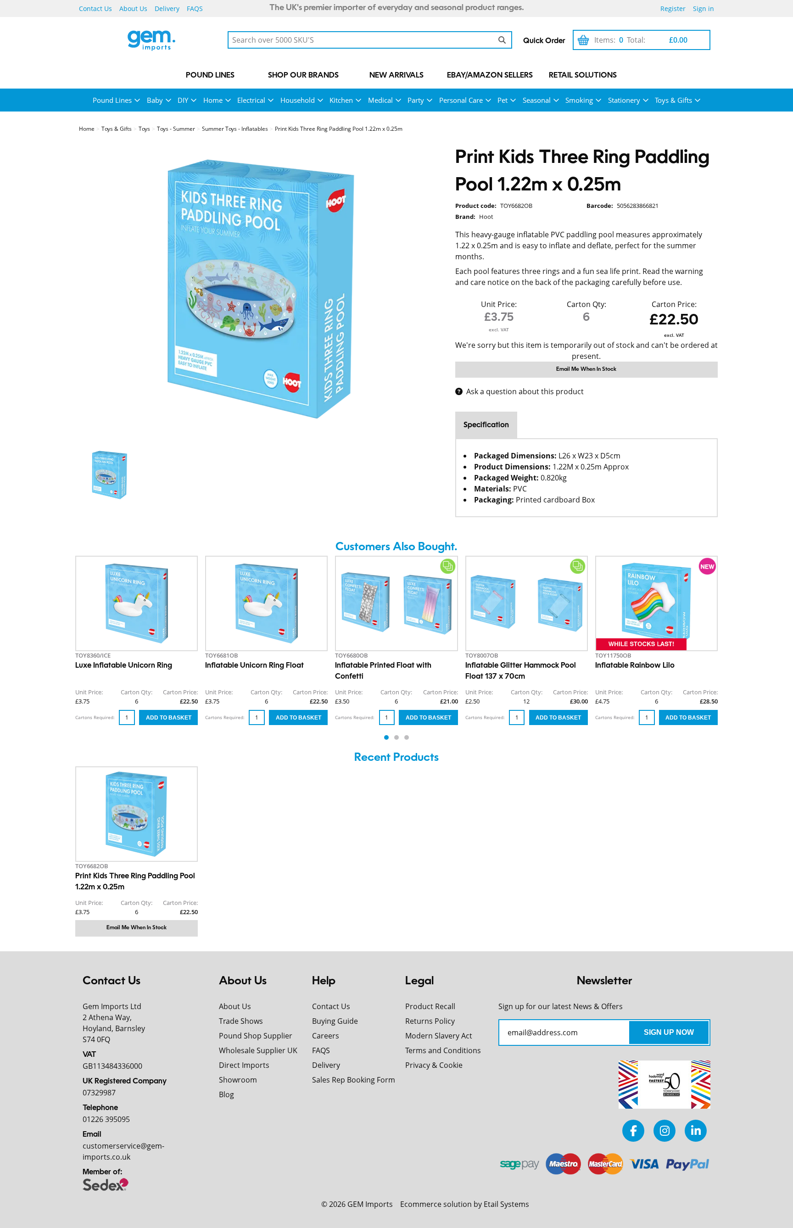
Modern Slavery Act (438, 1036)
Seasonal (537, 100)
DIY (183, 100)
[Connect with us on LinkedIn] (696, 1130)
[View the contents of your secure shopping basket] (583, 40)
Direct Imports (244, 1065)
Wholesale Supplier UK (258, 1050)
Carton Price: (674, 304)
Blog (226, 1094)
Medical (380, 100)
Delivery (167, 8)
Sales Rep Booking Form (353, 1080)
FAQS (195, 8)
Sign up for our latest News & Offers (560, 1006)
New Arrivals (396, 75)
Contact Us (95, 8)
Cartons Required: (95, 717)
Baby (155, 100)
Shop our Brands (303, 75)
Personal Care (461, 100)
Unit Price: (499, 304)
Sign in (703, 8)
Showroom (238, 1080)
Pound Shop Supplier (255, 1036)
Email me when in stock (586, 369)
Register (673, 8)
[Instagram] (664, 1130)
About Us (133, 8)
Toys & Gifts (673, 100)
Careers (325, 1036)
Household (297, 100)
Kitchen (341, 100)
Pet (502, 100)
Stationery (624, 100)
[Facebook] (633, 1130)
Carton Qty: (586, 304)
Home (213, 100)
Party (416, 100)
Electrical (251, 100)
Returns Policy (430, 1021)
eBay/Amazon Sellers (490, 75)
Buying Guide (335, 1021)
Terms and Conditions (443, 1050)
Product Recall (430, 1006)
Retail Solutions (583, 75)
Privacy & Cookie (434, 1065)
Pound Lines (210, 75)
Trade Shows (241, 1021)
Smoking (579, 100)
